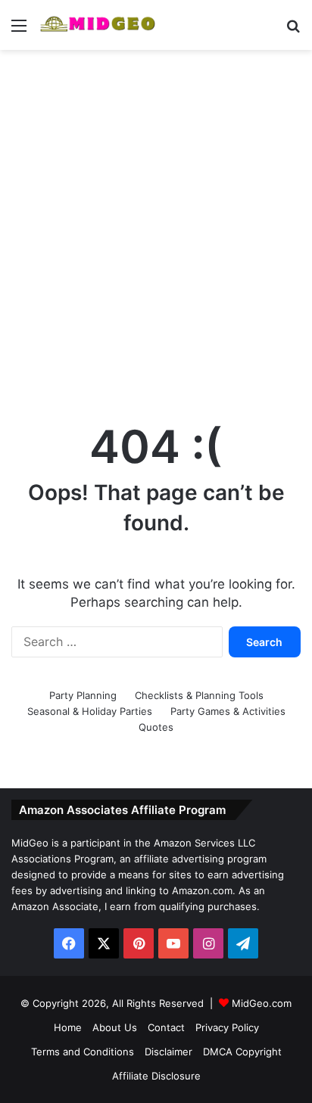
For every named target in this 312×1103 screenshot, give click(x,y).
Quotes (156, 727)
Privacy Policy (227, 1027)
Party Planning (83, 695)
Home (68, 1027)
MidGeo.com (262, 1003)
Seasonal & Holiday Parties (89, 711)
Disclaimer (168, 1052)
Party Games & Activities (227, 711)
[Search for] (293, 31)
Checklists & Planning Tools (199, 695)
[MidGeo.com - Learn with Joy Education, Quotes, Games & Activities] (98, 25)
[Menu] (19, 31)
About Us (114, 1027)
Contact (166, 1027)
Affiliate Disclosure (156, 1076)
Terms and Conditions (82, 1052)
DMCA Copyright (242, 1052)
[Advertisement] (156, 221)
